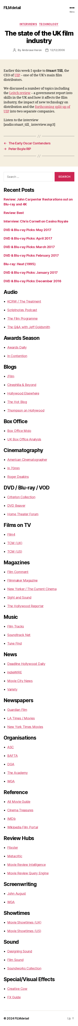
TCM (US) (14, 551)
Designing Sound (19, 951)
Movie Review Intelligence (26, 865)
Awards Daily (17, 347)
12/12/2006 (57, 50)
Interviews (28, 24)
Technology (48, 24)
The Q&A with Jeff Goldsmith (28, 327)
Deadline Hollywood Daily (26, 664)
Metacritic (14, 856)
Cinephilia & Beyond (21, 385)
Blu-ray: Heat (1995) (20, 264)
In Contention (17, 356)
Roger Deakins (18, 477)
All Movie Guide (18, 802)
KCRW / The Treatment (24, 301)
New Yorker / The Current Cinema (32, 589)
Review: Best (14, 213)
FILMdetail (12, 8)
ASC (10, 747)
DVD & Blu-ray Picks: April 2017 (28, 238)
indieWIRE (14, 672)
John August (16, 893)
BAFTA (12, 756)
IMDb (11, 819)
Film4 (11, 534)
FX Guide (14, 997)
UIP (17, 75)
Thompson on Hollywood (25, 410)
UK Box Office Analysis (24, 439)
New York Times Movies (25, 727)
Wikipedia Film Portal (22, 827)
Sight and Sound (19, 597)
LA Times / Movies (21, 718)
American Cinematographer (27, 460)
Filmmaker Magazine (22, 580)
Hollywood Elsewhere (23, 393)
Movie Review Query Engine (27, 873)
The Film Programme (22, 318)
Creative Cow (17, 989)
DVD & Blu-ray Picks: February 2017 (31, 255)
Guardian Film (17, 710)
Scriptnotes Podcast (22, 310)
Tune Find (14, 643)
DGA (10, 764)
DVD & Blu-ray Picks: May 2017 (27, 230)
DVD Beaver (16, 505)
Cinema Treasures (20, 810)
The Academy (17, 773)
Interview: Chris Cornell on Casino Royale (36, 221)
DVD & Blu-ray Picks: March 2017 (29, 247)
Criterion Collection (21, 497)
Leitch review (19, 93)
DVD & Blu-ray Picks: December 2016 (32, 281)
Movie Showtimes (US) (24, 931)
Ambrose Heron (32, 50)
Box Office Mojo (19, 431)
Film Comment (17, 572)
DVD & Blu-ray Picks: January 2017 (31, 272)
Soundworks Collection (24, 968)
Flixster (12, 847)
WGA (11, 781)
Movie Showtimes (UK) (24, 922)
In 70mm (13, 468)
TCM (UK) (14, 543)
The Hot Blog (17, 402)
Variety (12, 689)
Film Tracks (15, 626)
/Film (10, 376)
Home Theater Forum (22, 514)
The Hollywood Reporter (25, 606)
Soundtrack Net (18, 635)
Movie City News (20, 681)
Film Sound (15, 960)
